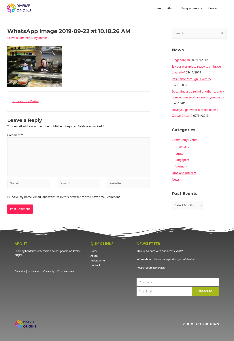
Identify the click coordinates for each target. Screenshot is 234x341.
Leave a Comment (19, 38)
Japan (179, 153)
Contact (213, 8)
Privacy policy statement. (151, 267)
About (171, 8)
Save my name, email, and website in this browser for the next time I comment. (66, 197)
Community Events (184, 140)
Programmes (190, 8)
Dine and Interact (184, 173)
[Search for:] (199, 33)
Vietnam (181, 166)
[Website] (128, 184)
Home (157, 8)
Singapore (183, 160)
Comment (15, 135)
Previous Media (25, 101)
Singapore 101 (182, 60)
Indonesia (182, 147)
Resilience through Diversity (191, 79)
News (176, 180)
